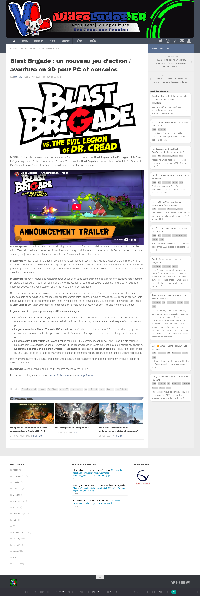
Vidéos (93, 41)
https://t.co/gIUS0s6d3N (83, 490)
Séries (79, 41)
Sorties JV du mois (179, 235)
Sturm (77, 432)
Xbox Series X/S (121, 389)
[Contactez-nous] (182, 41)
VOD (15, 557)
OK (174, 592)
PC (26, 48)
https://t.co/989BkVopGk (101, 503)
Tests (52, 41)
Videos (16, 551)
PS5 (95, 389)
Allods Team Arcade (29, 389)
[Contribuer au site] (188, 582)
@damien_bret (117, 469)
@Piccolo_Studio (80, 475)
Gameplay (17, 488)
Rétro (15, 520)
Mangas (65, 41)
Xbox (59, 48)
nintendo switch (76, 389)
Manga (16, 495)
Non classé (156, 266)
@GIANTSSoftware (117, 487)
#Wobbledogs (117, 500)
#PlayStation (78, 503)
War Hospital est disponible (72, 427)
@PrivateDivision (101, 472)
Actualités (38, 41)
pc (86, 389)
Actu (154, 129)
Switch (50, 48)
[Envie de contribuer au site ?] (189, 41)
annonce (42, 389)
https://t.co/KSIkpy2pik (101, 475)
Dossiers (17, 482)
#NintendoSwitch (99, 487)
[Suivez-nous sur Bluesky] (175, 41)
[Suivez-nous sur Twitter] (160, 41)
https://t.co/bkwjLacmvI (83, 472)
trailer (102, 389)
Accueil (25, 41)
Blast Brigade (52, 389)
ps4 (90, 389)
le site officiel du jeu (59, 375)
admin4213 (37, 436)
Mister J (18, 77)
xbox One (110, 389)
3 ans (75, 478)
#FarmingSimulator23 (82, 487)
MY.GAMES (64, 389)
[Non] (196, 592)
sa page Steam (85, 375)
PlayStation (37, 48)
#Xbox (87, 503)
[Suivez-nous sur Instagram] (168, 41)
